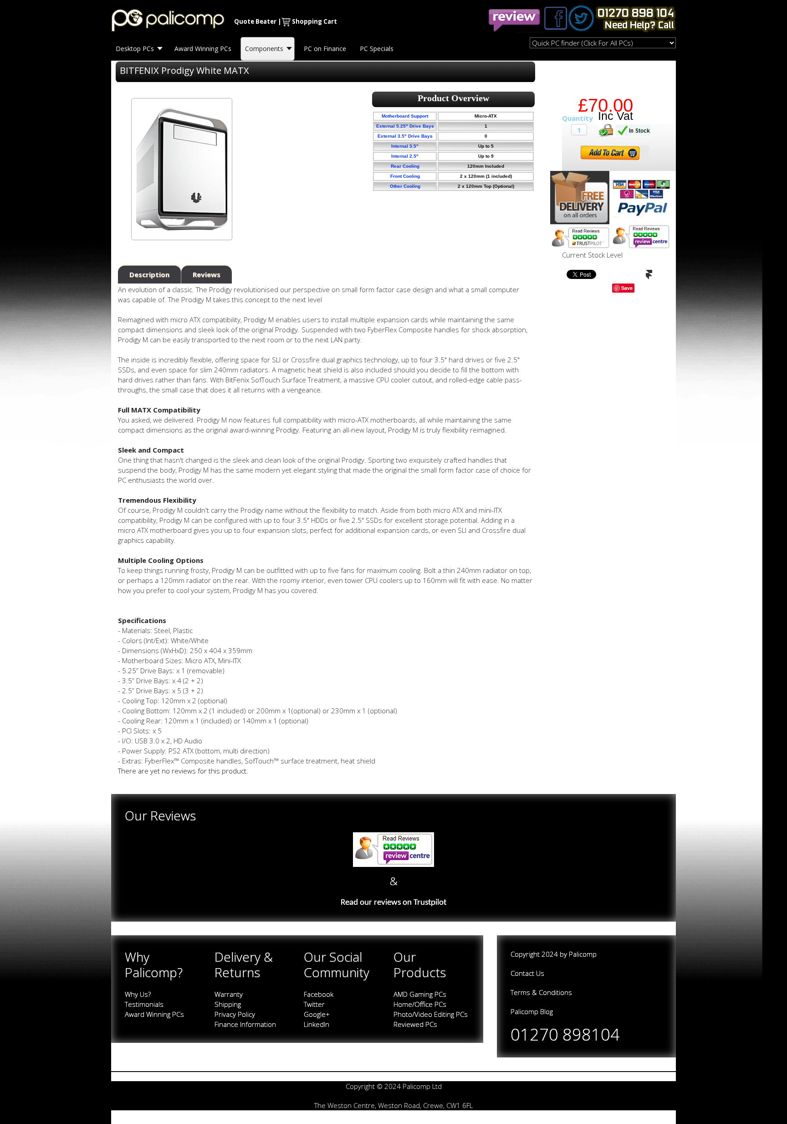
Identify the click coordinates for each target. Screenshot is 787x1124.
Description (149, 274)
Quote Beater (255, 21)
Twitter (314, 1004)
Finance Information (245, 1024)
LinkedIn (316, 1024)
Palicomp (583, 954)
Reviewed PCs (415, 1024)
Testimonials (144, 1004)
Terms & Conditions (541, 992)
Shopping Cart (314, 21)
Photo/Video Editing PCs (431, 1014)
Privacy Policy (235, 1014)
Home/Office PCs (420, 1004)
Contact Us (527, 973)
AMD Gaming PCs (420, 994)
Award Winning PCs (154, 1014)
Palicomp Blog (532, 1011)
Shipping (228, 1004)
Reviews (206, 274)
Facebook (318, 994)
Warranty (229, 994)
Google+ (317, 1014)
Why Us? (138, 994)
